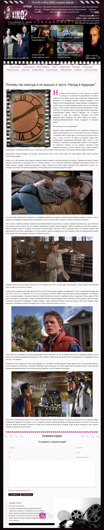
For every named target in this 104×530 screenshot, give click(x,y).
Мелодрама (63, 9)
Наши (54, 67)
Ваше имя (79, 448)
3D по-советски (14, 520)
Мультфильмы (93, 7)
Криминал (54, 9)
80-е (40, 2)
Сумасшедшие (52, 70)
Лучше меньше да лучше (14, 58)
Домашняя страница (82, 457)
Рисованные (88, 67)
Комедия (46, 9)
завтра (70, 2)
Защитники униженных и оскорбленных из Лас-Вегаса (27, 511)
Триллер (53, 12)
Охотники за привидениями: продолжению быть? (25, 508)
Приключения (80, 9)
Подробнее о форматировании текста (19, 490)
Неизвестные (64, 67)
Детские (38, 9)
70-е (34, 2)
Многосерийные (43, 67)
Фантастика (67, 12)
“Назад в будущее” (84, 93)
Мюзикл (71, 9)
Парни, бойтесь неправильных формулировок (24, 513)
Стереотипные (37, 70)
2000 (52, 2)
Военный (61, 7)
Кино (92, 12)
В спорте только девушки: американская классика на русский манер (69, 54)
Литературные (29, 67)
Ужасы (59, 12)
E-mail (78, 452)
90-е (45, 2)
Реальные (76, 67)
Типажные (78, 70)
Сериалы (92, 9)
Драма (76, 7)
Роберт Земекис (14, 293)
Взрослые (38, 7)
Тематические (66, 70)
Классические (15, 67)
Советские (25, 70)
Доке (54, 137)
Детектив (69, 7)
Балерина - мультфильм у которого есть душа (24, 515)
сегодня (60, 2)
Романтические (12, 70)
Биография (47, 7)
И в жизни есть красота (16, 506)
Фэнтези (75, 12)
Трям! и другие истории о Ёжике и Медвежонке (24, 518)
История (82, 7)
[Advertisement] (52, 77)
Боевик (55, 7)
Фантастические (91, 70)
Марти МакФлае (64, 137)
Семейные (38, 12)
